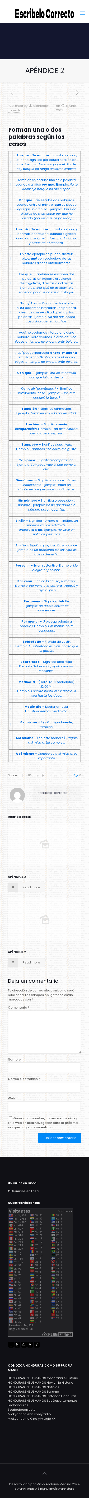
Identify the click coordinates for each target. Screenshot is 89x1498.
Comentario (18, 1007)
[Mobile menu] (83, 13)
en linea (23, 1191)
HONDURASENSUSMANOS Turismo (33, 1391)
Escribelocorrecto (22, 1409)
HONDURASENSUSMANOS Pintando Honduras (42, 1396)
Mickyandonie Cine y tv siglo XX (32, 1418)
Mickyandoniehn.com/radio (29, 1414)
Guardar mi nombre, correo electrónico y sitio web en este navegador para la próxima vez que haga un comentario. (43, 1123)
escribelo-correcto (52, 793)
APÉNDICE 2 (17, 877)
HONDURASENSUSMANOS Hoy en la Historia (40, 1382)
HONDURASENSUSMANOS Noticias (33, 1387)
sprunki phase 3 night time (35, 1488)
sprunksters (65, 1488)
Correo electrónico (24, 1079)
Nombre (15, 1059)
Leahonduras (18, 1405)
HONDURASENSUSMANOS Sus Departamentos (43, 1400)
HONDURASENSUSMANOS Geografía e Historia (43, 1378)
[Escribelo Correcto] (44, 13)
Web (11, 1098)
